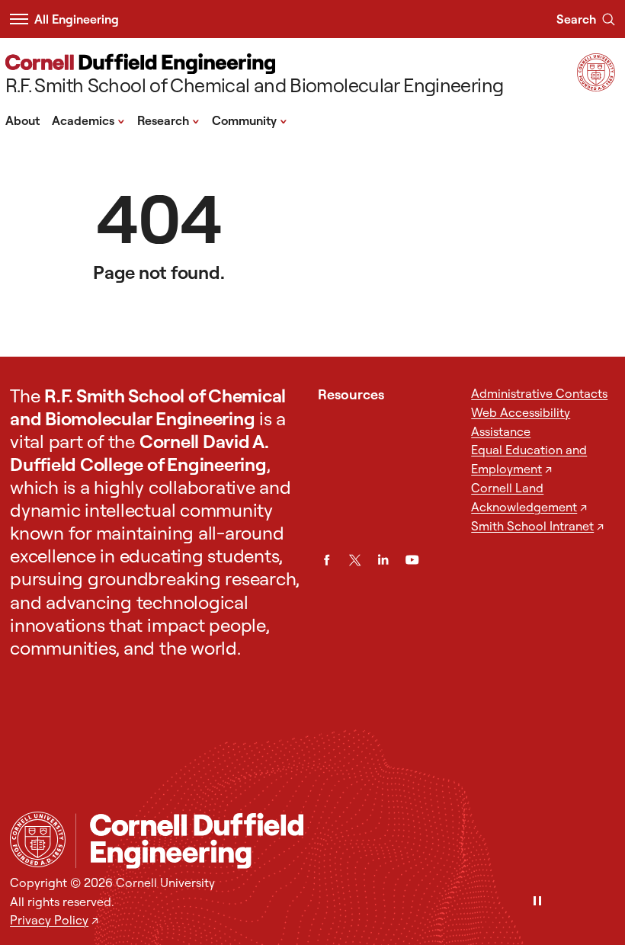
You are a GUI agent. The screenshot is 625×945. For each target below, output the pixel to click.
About (22, 120)
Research (168, 119)
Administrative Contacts (539, 393)
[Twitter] (355, 560)
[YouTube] (412, 560)
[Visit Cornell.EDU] (596, 86)
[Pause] (537, 902)
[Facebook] (326, 560)
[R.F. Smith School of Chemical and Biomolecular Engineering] (345, 841)
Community (249, 119)
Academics (88, 119)
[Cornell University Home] (38, 839)
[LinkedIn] (383, 560)
